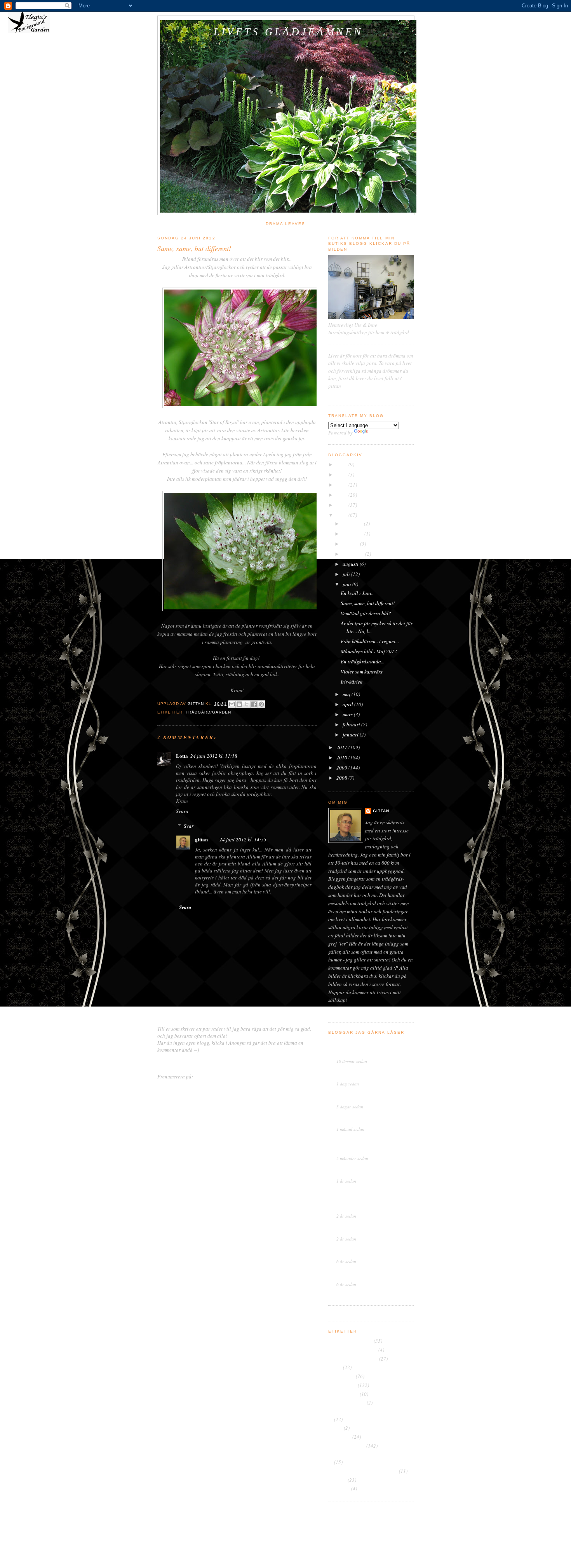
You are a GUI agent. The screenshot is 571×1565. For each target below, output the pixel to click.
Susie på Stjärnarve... (358, 1093)
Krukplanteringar (347, 1402)
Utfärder (337, 1479)
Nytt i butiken (348, 1174)
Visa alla (407, 1293)
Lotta (182, 755)
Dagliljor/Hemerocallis (352, 1349)
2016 (342, 474)
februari (352, 724)
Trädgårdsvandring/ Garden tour (363, 1470)
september (354, 553)
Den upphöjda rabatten (353, 1358)
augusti (351, 563)
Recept (335, 1427)
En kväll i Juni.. (357, 593)
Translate (379, 432)
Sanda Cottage (352, 1271)
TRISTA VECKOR (354, 1100)
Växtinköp (339, 1488)
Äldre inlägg (303, 1061)
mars (348, 714)
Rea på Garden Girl (355, 1255)
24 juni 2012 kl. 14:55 (242, 839)
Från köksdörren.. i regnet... (370, 641)
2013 (342, 504)
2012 (342, 514)
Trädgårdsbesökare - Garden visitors (366, 1454)
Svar (188, 825)
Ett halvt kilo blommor (357, 1077)
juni (347, 584)
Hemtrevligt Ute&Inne (360, 1168)
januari (351, 734)
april (348, 704)
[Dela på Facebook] (254, 704)
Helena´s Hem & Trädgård (364, 1116)
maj (347, 694)
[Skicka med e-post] (232, 704)
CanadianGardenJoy (358, 1226)
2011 (342, 747)
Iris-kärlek (351, 681)
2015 (342, 484)
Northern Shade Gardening (365, 1190)
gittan (201, 839)
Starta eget (339, 1436)
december (353, 523)
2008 (342, 777)
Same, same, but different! (368, 603)
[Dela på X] (247, 704)
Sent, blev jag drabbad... (358, 1278)
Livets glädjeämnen (288, 32)
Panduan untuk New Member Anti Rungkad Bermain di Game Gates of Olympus (370, 1203)
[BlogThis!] (239, 704)
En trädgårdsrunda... (363, 661)
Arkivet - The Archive (350, 1340)
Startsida (239, 1061)
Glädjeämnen (342, 1385)
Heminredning (343, 1394)
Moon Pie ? (347, 1232)
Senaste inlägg (173, 1061)
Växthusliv (347, 1248)
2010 (342, 757)
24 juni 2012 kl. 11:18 (213, 755)
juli (347, 574)
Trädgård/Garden (208, 712)
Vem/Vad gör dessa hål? (366, 613)
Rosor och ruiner (354, 1071)
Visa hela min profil (354, 1011)
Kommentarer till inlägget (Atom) (229, 1076)
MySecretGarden (354, 1139)
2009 (342, 767)
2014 (342, 494)
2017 (342, 464)
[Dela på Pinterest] (261, 704)
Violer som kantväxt (362, 671)
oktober (351, 543)
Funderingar (341, 1376)
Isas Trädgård (351, 1042)
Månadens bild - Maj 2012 (369, 651)
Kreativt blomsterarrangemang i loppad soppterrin (366, 1051)
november (353, 533)
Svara (182, 811)
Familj (335, 1367)
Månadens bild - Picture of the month (367, 1411)
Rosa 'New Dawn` (353, 1123)
